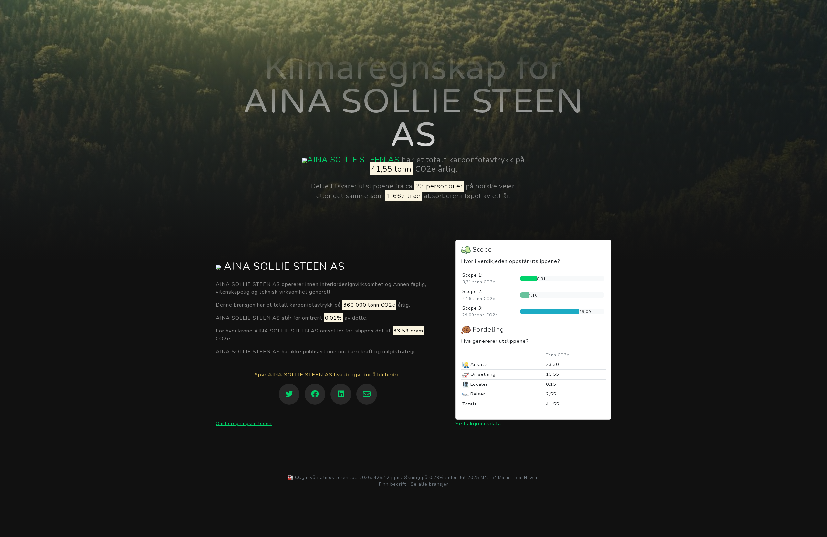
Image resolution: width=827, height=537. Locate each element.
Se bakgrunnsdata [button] (478, 423)
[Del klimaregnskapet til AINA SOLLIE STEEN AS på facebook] (315, 394)
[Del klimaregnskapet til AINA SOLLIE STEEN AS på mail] (366, 394)
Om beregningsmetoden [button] (244, 423)
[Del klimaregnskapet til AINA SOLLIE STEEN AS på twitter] (289, 394)
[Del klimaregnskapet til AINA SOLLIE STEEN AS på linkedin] (340, 394)
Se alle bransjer (429, 484)
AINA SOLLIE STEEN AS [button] (283, 266)
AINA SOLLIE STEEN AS (353, 159)
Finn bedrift (392, 484)
